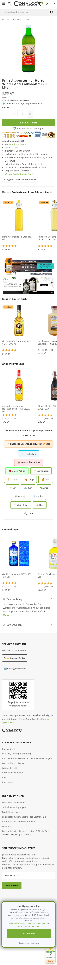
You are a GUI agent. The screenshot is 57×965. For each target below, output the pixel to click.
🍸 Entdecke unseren (28, 443)
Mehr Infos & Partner (17, 923)
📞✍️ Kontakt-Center (14, 658)
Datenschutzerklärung (13, 763)
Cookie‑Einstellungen (12, 772)
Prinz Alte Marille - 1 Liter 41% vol (17, 238)
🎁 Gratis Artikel (17, 470)
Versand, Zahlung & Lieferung (16, 753)
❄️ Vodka (38, 496)
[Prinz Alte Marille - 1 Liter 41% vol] (19, 216)
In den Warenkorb (28, 122)
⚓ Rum (28, 487)
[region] (28, 48)
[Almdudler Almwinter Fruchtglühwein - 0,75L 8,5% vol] (19, 385)
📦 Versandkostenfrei (28, 462)
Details (50, 961)
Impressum (7, 782)
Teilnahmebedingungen (14, 807)
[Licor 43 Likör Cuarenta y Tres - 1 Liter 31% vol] (19, 320)
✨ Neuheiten (28, 453)
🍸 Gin (12, 487)
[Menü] (4, 4)
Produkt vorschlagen (12, 812)
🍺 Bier (40, 504)
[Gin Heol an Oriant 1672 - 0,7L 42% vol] (19, 553)
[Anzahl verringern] (5, 113)
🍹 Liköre (12, 479)
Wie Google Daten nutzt (38, 923)
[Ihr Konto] (47, 4)
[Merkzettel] (10, 4)
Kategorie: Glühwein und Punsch (20, 179)
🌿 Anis (44, 487)
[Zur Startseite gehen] (28, 3)
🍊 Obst (46, 479)
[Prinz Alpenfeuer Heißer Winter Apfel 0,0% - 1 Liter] (28, 48)
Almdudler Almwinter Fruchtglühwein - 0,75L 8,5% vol (16, 409)
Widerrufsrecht (9, 768)
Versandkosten (24, 100)
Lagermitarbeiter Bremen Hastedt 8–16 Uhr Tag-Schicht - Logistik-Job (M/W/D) (25, 833)
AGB (4, 777)
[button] (50, 950)
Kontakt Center (9, 749)
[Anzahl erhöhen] (22, 113)
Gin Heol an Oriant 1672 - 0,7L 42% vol (17, 575)
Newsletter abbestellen (13, 802)
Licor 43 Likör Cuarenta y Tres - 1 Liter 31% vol (17, 342)
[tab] (27, 607)
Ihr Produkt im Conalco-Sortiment (18, 821)
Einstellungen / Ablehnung (29, 943)
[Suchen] (51, 12)
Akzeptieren (29, 933)
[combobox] (23, 12)
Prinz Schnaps (19, 144)
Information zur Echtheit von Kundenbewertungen (27, 758)
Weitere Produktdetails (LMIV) (19, 174)
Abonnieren (12, 885)
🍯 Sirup (29, 479)
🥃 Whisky (19, 496)
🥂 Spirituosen (41, 470)
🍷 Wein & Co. (20, 504)
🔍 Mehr (28, 513)
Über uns (6, 826)
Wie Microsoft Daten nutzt (28, 926)
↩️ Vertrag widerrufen (15, 668)
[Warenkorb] (53, 4)
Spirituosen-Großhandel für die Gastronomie (24, 816)
